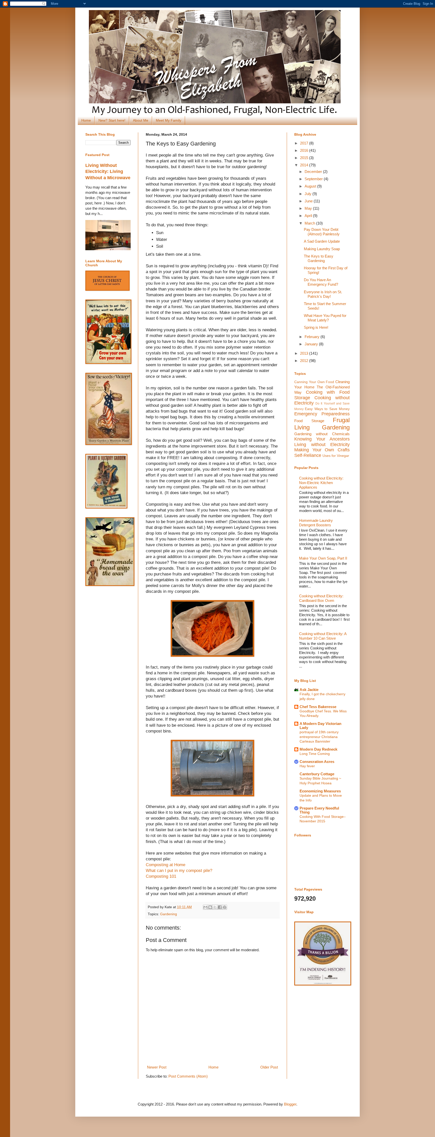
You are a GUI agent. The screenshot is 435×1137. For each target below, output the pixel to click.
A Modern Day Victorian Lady (320, 725)
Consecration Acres (317, 761)
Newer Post (156, 1067)
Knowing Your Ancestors (322, 439)
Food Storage (309, 421)
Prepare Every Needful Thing (319, 810)
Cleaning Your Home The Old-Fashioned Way (322, 387)
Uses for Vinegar (335, 456)
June (309, 201)
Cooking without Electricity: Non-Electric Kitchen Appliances (321, 482)
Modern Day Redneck (318, 749)
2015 (304, 158)
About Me (140, 120)
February (312, 337)
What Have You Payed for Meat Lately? (325, 317)
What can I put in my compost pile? (179, 870)
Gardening (168, 914)
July (308, 194)
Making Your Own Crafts (322, 449)
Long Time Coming (315, 754)
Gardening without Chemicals (322, 434)
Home (86, 120)
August (311, 186)
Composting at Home (165, 864)
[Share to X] (215, 907)
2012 (304, 360)
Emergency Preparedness (322, 413)
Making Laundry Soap (322, 249)
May (309, 208)
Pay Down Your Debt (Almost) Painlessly (322, 231)
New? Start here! (111, 120)
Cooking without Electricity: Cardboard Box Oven (321, 598)
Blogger (290, 1104)
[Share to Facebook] (219, 907)
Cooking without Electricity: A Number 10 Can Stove (322, 636)
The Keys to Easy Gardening (318, 258)
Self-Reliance (307, 455)
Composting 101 (161, 876)
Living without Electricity (322, 444)
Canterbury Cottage (317, 774)
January (312, 344)
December (314, 171)
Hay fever (307, 766)
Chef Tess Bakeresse (318, 707)
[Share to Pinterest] (224, 907)
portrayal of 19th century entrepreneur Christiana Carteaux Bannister (319, 736)
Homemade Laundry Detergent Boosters (316, 522)
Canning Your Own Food (314, 382)
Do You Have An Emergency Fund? (321, 282)
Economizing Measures (320, 791)
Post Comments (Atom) (188, 1076)
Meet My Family (168, 120)
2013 (304, 353)
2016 (304, 150)
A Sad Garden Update (322, 241)
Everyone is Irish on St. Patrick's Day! (323, 294)
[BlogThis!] (210, 907)
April (309, 215)
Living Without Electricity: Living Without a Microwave (107, 171)
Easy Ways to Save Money (327, 409)
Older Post (269, 1067)
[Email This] (205, 907)
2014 (304, 165)
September (314, 179)
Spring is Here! (316, 327)
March (310, 223)
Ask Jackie (309, 689)
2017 (304, 143)
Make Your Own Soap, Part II (323, 558)
